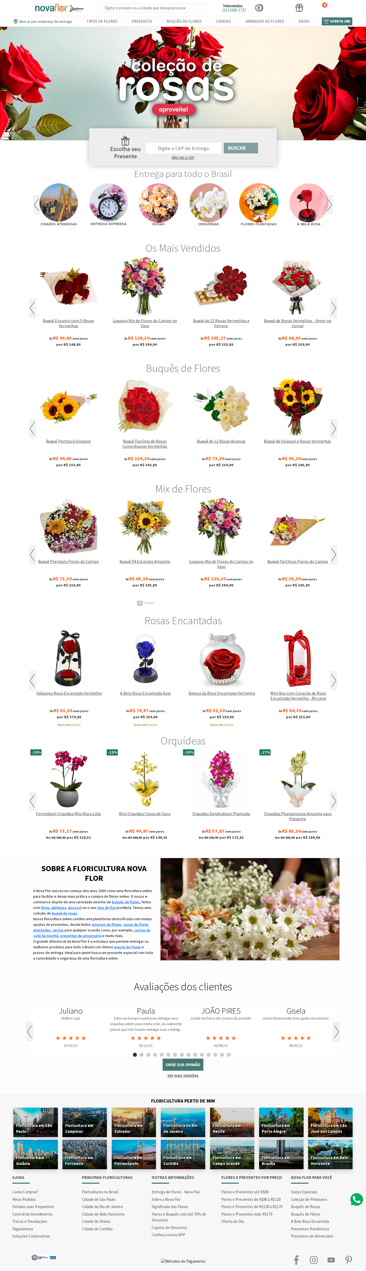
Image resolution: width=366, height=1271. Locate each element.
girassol (75, 907)
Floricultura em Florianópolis (128, 1160)
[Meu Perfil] (279, 8)
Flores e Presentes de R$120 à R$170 (251, 1206)
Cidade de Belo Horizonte (103, 1214)
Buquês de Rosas (305, 1206)
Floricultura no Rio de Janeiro (180, 1128)
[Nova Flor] (59, 8)
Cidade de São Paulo (98, 1199)
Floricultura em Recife (227, 1128)
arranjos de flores (106, 924)
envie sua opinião (183, 1064)
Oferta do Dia (232, 1221)
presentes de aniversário (81, 935)
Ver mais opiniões (183, 1075)
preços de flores (127, 947)
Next (329, 205)
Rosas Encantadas (183, 620)
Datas (303, 21)
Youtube (331, 1260)
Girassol (146, 603)
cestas (58, 930)
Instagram (313, 1260)
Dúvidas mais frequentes (33, 1206)
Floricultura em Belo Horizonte (329, 1160)
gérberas (58, 907)
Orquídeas (183, 740)
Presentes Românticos (310, 1228)
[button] (259, 8)
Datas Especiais (304, 1191)
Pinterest (348, 1260)
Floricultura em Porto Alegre (276, 1128)
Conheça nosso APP (168, 1234)
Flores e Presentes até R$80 (244, 1191)
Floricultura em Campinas (79, 1128)
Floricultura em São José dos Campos (329, 1128)
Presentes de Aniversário (312, 1236)
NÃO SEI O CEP (183, 157)
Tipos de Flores (102, 21)
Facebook (296, 1260)
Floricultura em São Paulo (34, 1128)
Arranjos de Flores (265, 21)
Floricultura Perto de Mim (183, 1101)
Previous (36, 205)
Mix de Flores (183, 488)
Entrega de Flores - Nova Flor (176, 1191)
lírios (45, 907)
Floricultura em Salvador (128, 1128)
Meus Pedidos (24, 1199)
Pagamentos (22, 1228)
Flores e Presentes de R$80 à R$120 (251, 1199)
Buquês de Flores (184, 21)
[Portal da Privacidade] (44, 1256)
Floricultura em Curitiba (177, 1160)
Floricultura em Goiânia (30, 1160)
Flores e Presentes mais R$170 (246, 1214)
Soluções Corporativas (31, 1236)
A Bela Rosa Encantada (310, 1221)
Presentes (142, 21)
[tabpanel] (183, 83)
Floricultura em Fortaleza (79, 1160)
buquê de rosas (64, 913)
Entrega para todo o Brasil (183, 174)
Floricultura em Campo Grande (227, 1160)
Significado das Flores (170, 1206)
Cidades (223, 21)
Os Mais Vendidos (183, 248)
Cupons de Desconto (169, 1227)
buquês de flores (126, 902)
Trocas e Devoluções (29, 1221)
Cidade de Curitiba (97, 1228)
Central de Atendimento (32, 1214)
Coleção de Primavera (309, 1199)
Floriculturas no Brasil (100, 1191)
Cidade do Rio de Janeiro (102, 1206)
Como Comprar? (25, 1191)
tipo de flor (106, 907)
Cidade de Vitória (96, 1221)
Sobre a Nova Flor (166, 1199)
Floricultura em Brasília (276, 1160)
